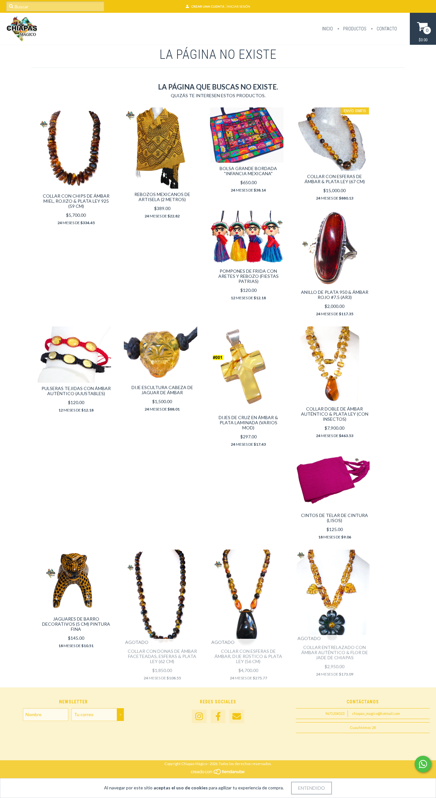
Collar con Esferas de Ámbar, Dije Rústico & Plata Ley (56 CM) (248, 656)
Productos (354, 28)
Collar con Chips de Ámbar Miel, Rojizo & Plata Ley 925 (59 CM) (76, 201)
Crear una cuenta (207, 6)
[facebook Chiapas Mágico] (218, 717)
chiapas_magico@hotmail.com (376, 713)
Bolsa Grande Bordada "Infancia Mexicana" (248, 171)
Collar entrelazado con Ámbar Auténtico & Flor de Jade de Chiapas (334, 652)
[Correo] (236, 717)
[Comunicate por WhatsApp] (423, 764)
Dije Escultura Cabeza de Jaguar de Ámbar (162, 390)
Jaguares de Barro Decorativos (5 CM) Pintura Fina (76, 624)
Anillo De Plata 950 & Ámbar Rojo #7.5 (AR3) (334, 294)
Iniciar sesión (238, 6)
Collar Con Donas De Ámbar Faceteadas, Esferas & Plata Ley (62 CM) (162, 656)
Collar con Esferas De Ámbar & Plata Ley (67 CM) (334, 179)
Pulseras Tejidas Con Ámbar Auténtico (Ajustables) (76, 391)
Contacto (386, 28)
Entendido (311, 788)
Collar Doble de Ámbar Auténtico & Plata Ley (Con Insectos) (334, 414)
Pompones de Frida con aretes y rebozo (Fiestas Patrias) (248, 276)
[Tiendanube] (218, 773)
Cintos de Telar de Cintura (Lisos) (334, 517)
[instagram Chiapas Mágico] (199, 717)
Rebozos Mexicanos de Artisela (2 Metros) (162, 197)
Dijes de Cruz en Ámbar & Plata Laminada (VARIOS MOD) (248, 422)
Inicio (327, 28)
